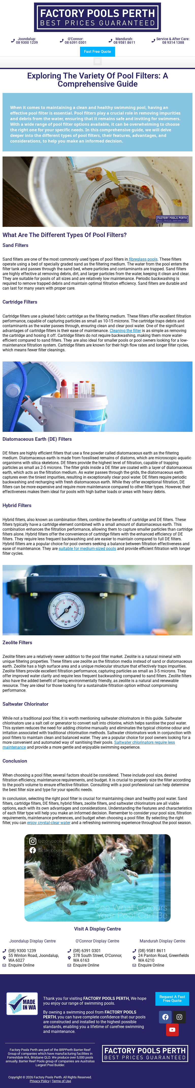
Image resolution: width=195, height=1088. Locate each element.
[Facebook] (165, 1017)
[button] (97, 61)
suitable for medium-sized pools (87, 548)
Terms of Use (61, 1081)
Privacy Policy (40, 1081)
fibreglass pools (142, 259)
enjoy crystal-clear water (48, 822)
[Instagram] (179, 1017)
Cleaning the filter (125, 330)
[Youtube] (172, 1029)
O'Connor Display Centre (97, 941)
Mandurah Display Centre (162, 941)
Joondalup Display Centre (32, 941)
